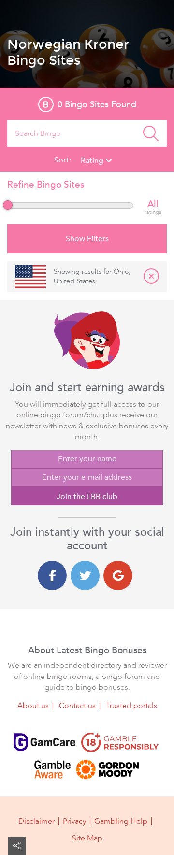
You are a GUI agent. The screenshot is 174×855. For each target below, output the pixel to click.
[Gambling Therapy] (107, 769)
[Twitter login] (85, 575)
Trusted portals (131, 705)
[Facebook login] (52, 575)
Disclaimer (36, 821)
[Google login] (117, 575)
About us (33, 705)
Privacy (74, 821)
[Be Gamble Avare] (52, 769)
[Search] (151, 133)
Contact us (77, 705)
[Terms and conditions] (120, 742)
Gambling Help (120, 821)
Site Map (87, 838)
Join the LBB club (87, 496)
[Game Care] (44, 742)
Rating (93, 160)
